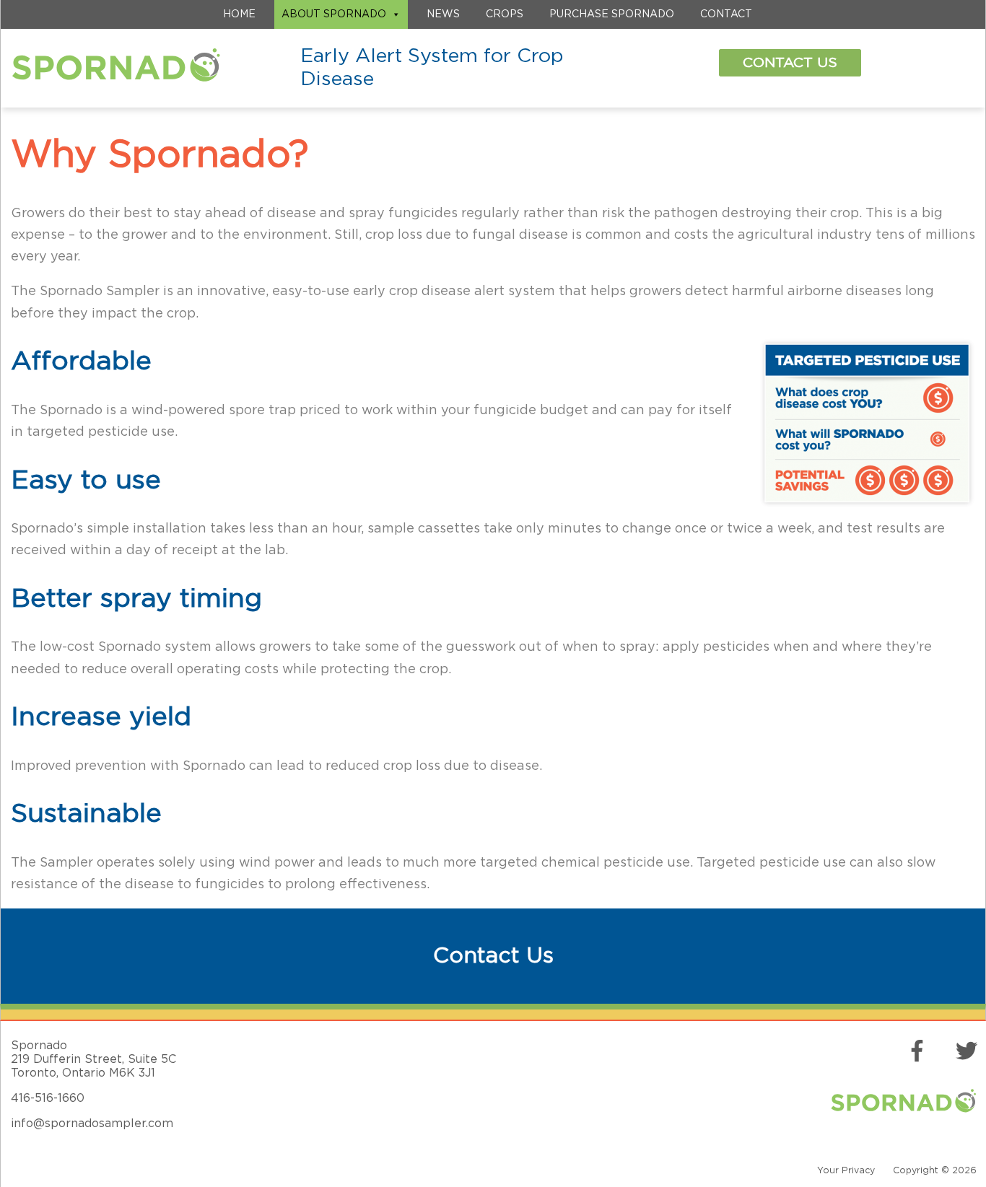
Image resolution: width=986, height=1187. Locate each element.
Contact (726, 14)
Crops (504, 14)
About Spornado (334, 14)
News (443, 14)
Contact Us (790, 63)
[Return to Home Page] (116, 75)
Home (239, 14)
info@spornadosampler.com (92, 1123)
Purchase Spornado (611, 14)
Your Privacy (846, 1170)
